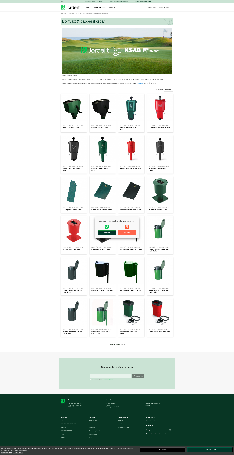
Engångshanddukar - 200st (72, 209)
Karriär (91, 424)
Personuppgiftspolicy (95, 431)
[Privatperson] (127, 227)
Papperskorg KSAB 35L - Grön (130, 290)
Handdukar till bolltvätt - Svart (130, 209)
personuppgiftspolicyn (108, 379)
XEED (62, 434)
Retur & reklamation (123, 427)
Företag (107, 232)
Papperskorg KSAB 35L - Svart (102, 290)
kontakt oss (140, 83)
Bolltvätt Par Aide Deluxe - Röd (159, 127)
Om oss (167, 7)
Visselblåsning (93, 434)
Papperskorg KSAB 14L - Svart (131, 249)
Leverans (120, 420)
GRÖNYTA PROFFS (66, 431)
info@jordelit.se (110, 403)
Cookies (91, 438)
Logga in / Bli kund (152, 7)
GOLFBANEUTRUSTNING (68, 424)
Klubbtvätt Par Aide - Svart (100, 249)
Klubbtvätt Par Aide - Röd (71, 249)
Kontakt (161, 7)
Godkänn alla (210, 450)
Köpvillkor (120, 424)
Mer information (6, 453)
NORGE (63, 1)
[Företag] (107, 227)
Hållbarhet (92, 427)
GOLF (62, 420)
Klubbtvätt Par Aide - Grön (158, 209)
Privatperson (126, 232)
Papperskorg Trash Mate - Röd (159, 331)
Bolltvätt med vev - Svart (99, 127)
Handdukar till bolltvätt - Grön (101, 209)
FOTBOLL (64, 427)
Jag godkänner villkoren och (102, 379)
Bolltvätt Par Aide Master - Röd (130, 168)
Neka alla (162, 450)
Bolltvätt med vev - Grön (71, 127)
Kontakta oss (93, 420)
